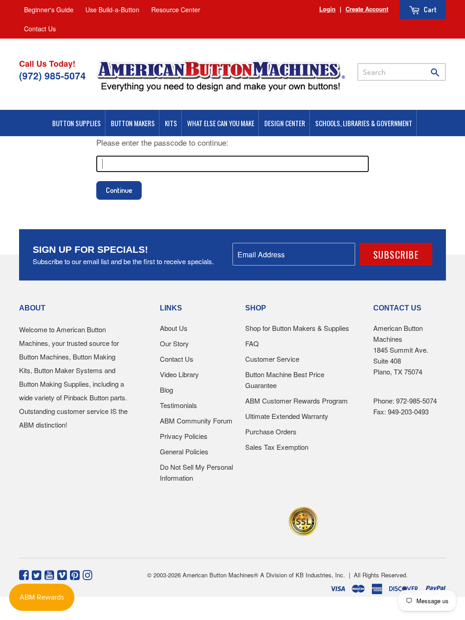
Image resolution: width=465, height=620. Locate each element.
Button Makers (133, 123)
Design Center (284, 123)
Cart (429, 9)
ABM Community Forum (196, 420)
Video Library (179, 374)
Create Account (367, 9)
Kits (171, 123)
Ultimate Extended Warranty (286, 416)
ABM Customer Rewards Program (296, 400)
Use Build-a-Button (112, 9)
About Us (174, 328)
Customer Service (272, 359)
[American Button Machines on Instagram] (87, 574)
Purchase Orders (271, 431)
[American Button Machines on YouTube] (49, 574)
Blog (166, 389)
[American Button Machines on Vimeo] (62, 574)
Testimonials (178, 405)
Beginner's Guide (49, 9)
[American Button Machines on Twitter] (36, 574)
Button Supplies (76, 123)
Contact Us (40, 28)
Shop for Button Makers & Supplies (297, 328)
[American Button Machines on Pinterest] (74, 574)
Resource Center (175, 9)
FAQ (252, 343)
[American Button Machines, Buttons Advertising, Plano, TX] (212, 520)
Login (327, 9)
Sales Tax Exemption (276, 447)
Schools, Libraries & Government (363, 123)
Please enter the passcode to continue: (162, 142)
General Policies (184, 451)
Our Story (174, 343)
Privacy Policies (184, 436)
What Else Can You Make (220, 123)
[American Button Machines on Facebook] (24, 574)
